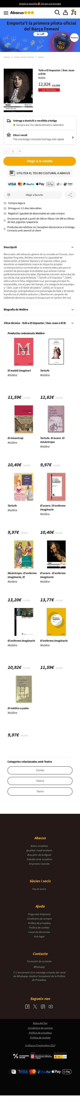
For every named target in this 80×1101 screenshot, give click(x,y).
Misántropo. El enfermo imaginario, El (21, 575)
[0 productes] (73, 14)
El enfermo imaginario (21, 641)
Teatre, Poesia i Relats (24, 57)
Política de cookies (39, 928)
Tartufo (44, 371)
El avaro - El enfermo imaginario (52, 575)
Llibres (7, 57)
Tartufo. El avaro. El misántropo (52, 440)
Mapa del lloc (40, 1023)
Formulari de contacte (39, 961)
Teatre (41, 57)
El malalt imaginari (19, 371)
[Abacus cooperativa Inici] (23, 14)
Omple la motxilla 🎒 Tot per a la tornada (40, 3)
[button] (65, 13)
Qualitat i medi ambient (39, 850)
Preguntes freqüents (39, 914)
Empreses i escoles (39, 864)
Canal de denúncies (39, 932)
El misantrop (15, 438)
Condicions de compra (39, 919)
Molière (41, 77)
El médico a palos (18, 708)
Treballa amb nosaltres (39, 859)
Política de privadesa (39, 923)
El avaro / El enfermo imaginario (52, 508)
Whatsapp (39, 967)
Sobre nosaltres (39, 846)
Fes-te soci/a (39, 889)
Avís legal (39, 936)
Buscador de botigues (39, 855)
